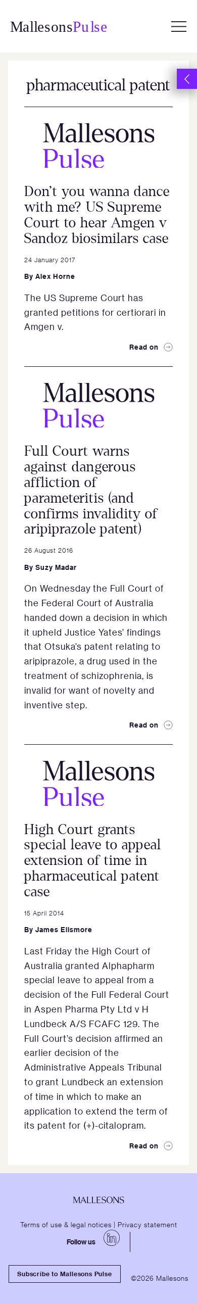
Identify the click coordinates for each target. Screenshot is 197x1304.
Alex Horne (55, 276)
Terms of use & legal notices (66, 1224)
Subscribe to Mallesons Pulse (64, 1273)
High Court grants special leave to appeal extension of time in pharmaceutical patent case (92, 860)
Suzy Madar (56, 567)
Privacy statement (147, 1224)
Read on (144, 347)
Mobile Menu (179, 26)
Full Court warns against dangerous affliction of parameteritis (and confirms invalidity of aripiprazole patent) (91, 490)
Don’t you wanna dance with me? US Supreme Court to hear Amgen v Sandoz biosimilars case (97, 215)
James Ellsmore (63, 929)
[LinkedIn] (112, 1238)
